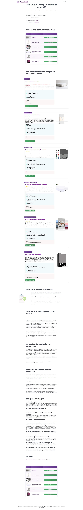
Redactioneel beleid (41, 507)
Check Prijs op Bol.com (30, 140)
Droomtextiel (37, 22)
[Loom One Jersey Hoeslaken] (62, 124)
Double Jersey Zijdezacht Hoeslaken (35, 219)
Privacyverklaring (60, 506)
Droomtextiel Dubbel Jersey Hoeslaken (35, 149)
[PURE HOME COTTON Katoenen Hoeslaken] (62, 192)
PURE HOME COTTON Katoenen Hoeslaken (36, 184)
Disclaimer (63, 506)
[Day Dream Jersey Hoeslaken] (62, 267)
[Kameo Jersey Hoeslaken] (62, 89)
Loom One (36, 20)
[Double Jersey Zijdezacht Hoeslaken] (62, 230)
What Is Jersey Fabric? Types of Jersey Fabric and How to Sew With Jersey (38, 459)
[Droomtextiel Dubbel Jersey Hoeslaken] (62, 159)
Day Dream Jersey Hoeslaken (33, 254)
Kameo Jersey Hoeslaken (32, 81)
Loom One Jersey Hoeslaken (32, 115)
